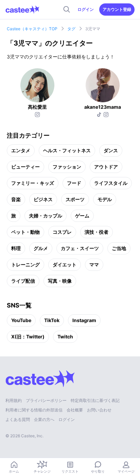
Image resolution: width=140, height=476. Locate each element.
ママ (94, 264)
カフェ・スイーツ (80, 248)
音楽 (16, 199)
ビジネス (43, 199)
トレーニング (25, 264)
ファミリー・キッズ (32, 183)
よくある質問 (17, 419)
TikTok (51, 320)
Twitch (65, 336)
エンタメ (20, 150)
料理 (16, 248)
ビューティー (25, 167)
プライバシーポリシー (46, 400)
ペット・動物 (25, 232)
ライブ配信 (23, 281)
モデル (105, 199)
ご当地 (119, 248)
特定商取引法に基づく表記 (95, 400)
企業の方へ (44, 419)
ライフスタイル (110, 183)
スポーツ (75, 199)
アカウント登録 (117, 9)
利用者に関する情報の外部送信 (34, 409)
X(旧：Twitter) (28, 336)
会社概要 (75, 409)
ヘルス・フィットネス (67, 150)
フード (74, 183)
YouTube (21, 320)
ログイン (85, 9)
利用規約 (13, 400)
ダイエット (64, 264)
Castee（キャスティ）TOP (32, 28)
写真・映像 (60, 281)
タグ (71, 28)
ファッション (67, 167)
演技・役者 (96, 232)
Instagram (84, 320)
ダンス (111, 150)
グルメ (41, 248)
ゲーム (82, 215)
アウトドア (106, 167)
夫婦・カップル (45, 215)
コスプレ (62, 232)
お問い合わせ (99, 409)
